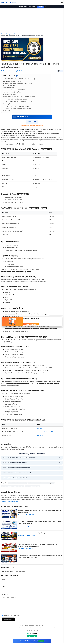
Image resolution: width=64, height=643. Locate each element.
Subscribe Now (32, 638)
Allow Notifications (31, 324)
